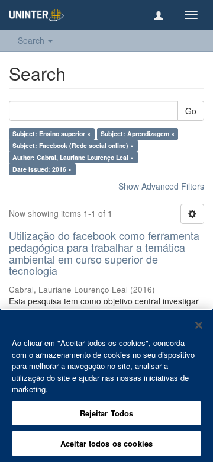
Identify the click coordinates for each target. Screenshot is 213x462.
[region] (106, 385)
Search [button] (32, 40)
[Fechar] (199, 325)
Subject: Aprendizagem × (138, 133)
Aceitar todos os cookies (106, 443)
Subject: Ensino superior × (51, 133)
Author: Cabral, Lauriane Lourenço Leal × (73, 157)
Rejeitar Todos (107, 413)
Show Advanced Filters (161, 186)
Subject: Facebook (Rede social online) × (73, 145)
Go (190, 111)
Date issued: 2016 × (42, 169)
